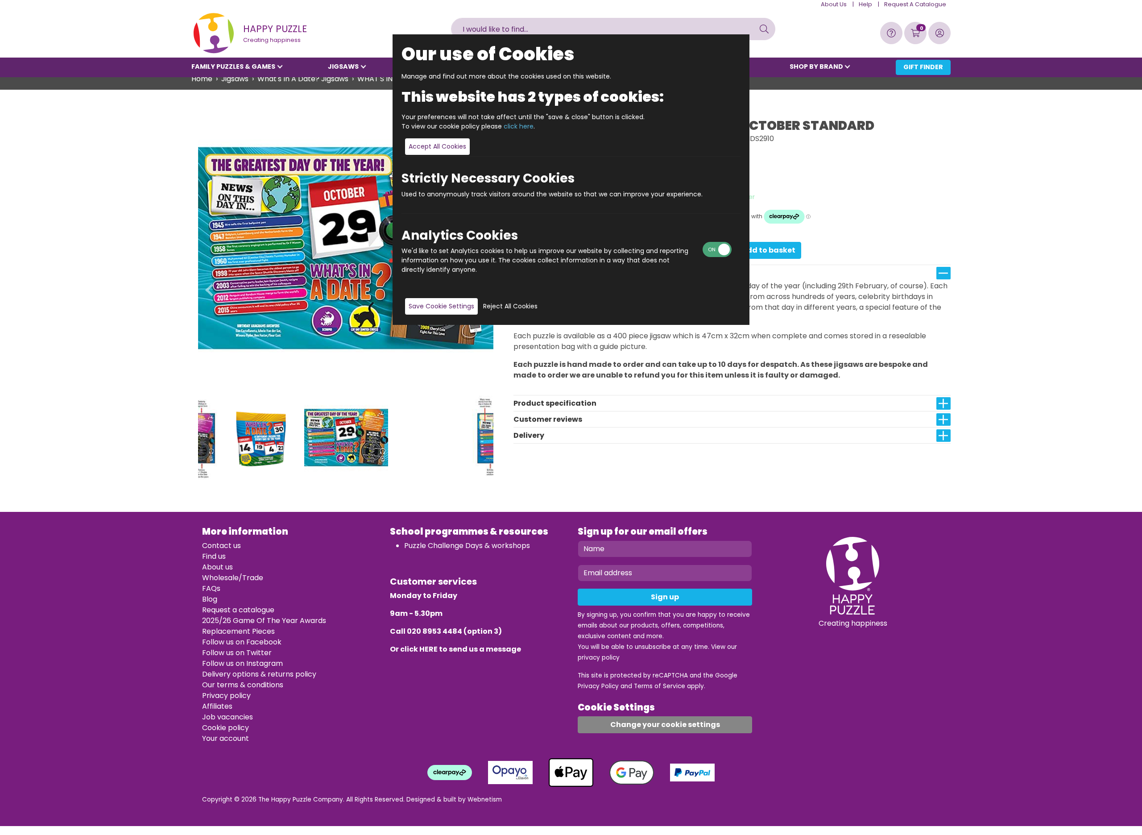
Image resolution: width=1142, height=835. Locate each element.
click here (519, 126)
